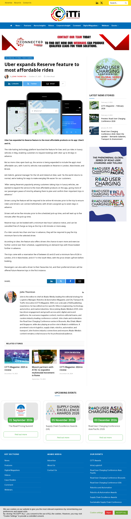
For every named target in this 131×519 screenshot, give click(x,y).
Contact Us (27, 3)
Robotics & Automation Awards (103, 492)
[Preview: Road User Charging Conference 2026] (94, 118)
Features (27, 25)
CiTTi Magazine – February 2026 (112, 107)
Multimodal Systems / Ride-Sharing (19, 58)
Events (114, 25)
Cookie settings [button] (96, 513)
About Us (17, 3)
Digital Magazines (90, 25)
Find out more (21, 434)
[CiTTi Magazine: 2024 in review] (72, 357)
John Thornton (19, 76)
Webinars (105, 25)
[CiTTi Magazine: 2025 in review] (16, 357)
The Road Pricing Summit (21, 426)
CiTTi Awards (95, 460)
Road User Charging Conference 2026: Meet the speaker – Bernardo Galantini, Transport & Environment (113, 135)
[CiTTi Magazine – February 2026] (94, 105)
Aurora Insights (40, 25)
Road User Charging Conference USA (105, 483)
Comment (77, 25)
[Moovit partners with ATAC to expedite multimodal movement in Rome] (44, 357)
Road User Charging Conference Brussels (107, 478)
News (17, 25)
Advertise (8, 3)
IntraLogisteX (96, 465)
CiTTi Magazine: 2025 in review (16, 368)
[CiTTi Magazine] (65, 14)
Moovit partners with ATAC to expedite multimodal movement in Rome (43, 371)
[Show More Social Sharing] (62, 83)
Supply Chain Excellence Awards (103, 497)
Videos (51, 25)
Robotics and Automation (101, 487)
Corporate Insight (63, 25)
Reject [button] (108, 513)
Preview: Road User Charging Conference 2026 (113, 119)
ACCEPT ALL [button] (121, 513)
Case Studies (10, 480)
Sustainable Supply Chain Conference (106, 502)
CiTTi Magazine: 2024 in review (71, 368)
